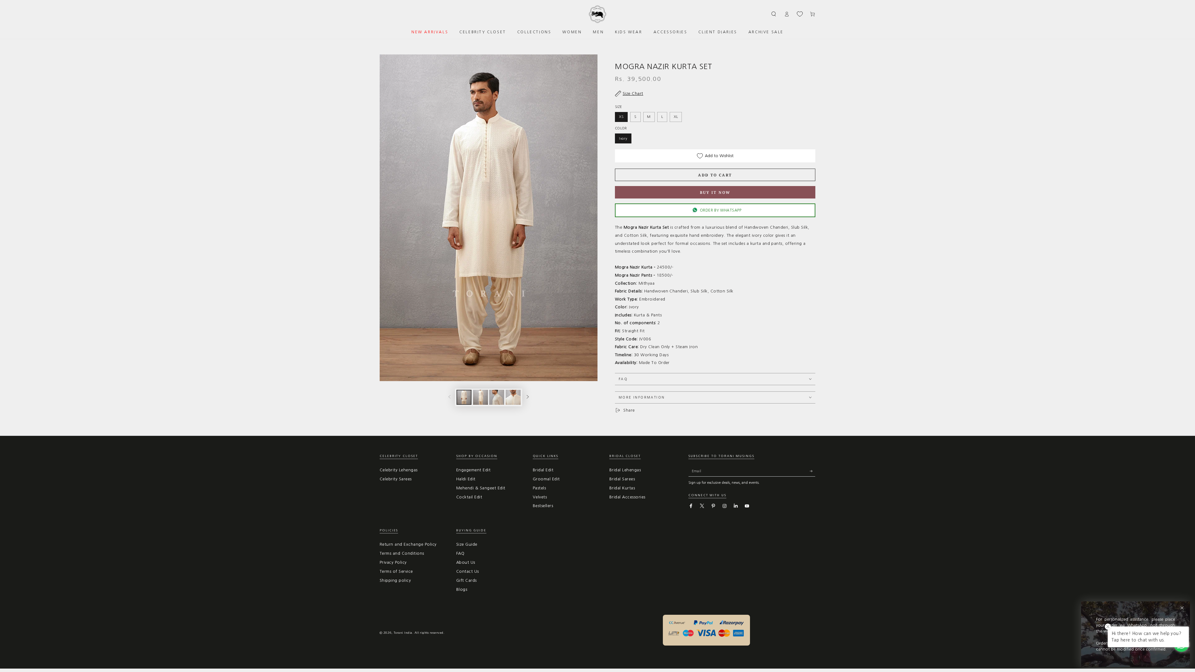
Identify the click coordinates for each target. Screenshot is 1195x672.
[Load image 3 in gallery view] (496, 397)
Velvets (540, 497)
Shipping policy (395, 580)
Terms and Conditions (402, 553)
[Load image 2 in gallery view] (480, 397)
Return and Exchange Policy (408, 544)
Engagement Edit (473, 470)
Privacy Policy (393, 562)
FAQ (460, 553)
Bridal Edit (543, 470)
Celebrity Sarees (396, 479)
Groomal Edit (546, 479)
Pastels (539, 488)
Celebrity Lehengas (399, 470)
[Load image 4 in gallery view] (513, 397)
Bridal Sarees (622, 479)
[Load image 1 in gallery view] (464, 397)
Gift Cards (466, 580)
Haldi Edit (466, 479)
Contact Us (467, 571)
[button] (773, 13)
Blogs (461, 589)
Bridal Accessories (627, 497)
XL (676, 117)
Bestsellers (543, 506)
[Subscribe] (812, 470)
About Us (465, 562)
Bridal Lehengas (625, 470)
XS (621, 117)
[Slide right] (527, 397)
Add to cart (715, 175)
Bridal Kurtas (622, 488)
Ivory (623, 138)
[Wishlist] (800, 14)
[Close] (1182, 608)
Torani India (403, 632)
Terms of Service (396, 571)
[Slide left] (449, 397)
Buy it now (715, 192)
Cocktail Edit (469, 497)
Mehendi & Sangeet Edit (480, 488)
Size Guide (466, 544)
